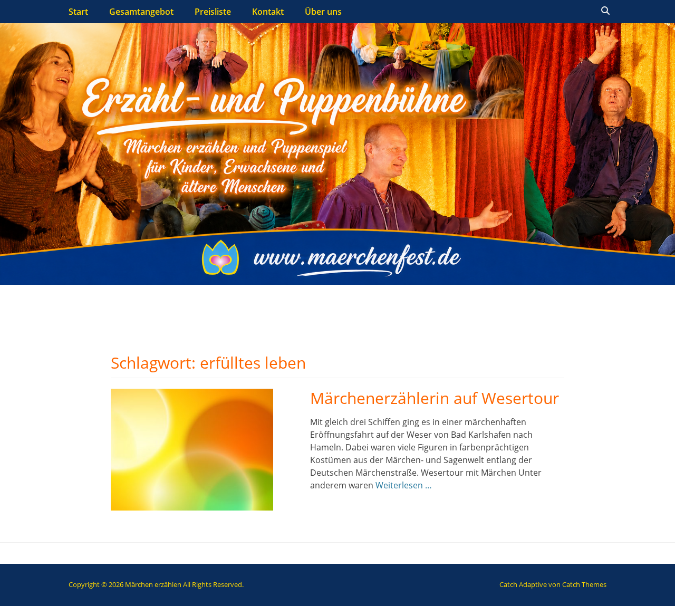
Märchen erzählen (153, 584)
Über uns (323, 11)
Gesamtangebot (141, 11)
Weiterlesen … (403, 485)
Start (78, 11)
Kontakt (268, 11)
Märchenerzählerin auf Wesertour (434, 398)
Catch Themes (584, 584)
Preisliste (213, 11)
